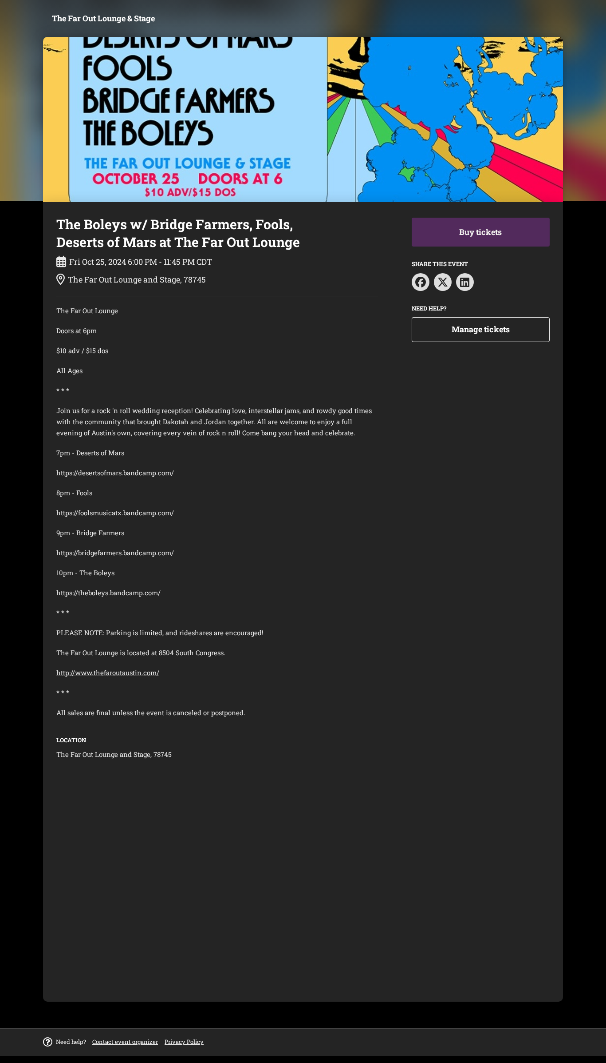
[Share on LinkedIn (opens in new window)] (465, 282)
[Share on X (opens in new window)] (443, 282)
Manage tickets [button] (481, 329)
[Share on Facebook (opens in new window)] (420, 282)
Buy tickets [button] (480, 232)
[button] (125, 1042)
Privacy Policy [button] (184, 1042)
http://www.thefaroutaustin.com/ (107, 672)
